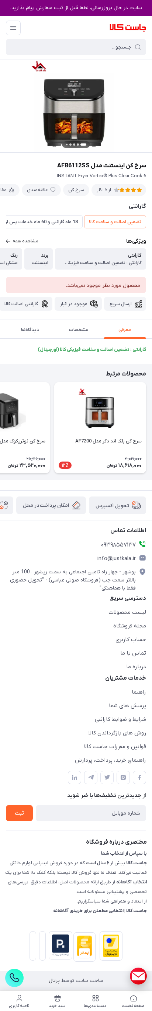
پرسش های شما (127, 705)
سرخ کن (76, 190)
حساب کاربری (130, 639)
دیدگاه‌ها (30, 330)
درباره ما (136, 666)
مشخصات (79, 330)
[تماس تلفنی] (14, 978)
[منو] (13, 28)
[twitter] (107, 777)
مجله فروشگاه (129, 626)
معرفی (124, 330)
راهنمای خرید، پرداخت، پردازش (110, 760)
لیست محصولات (127, 612)
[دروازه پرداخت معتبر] (109, 947)
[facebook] (139, 777)
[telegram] (90, 777)
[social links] (138, 976)
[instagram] (123, 777)
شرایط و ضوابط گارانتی (120, 719)
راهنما (139, 692)
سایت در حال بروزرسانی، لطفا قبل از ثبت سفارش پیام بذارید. (76, 7)
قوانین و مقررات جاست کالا (115, 746)
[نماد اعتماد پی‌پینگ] (59, 945)
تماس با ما (133, 653)
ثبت (19, 813)
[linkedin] (74, 777)
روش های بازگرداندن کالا (117, 733)
